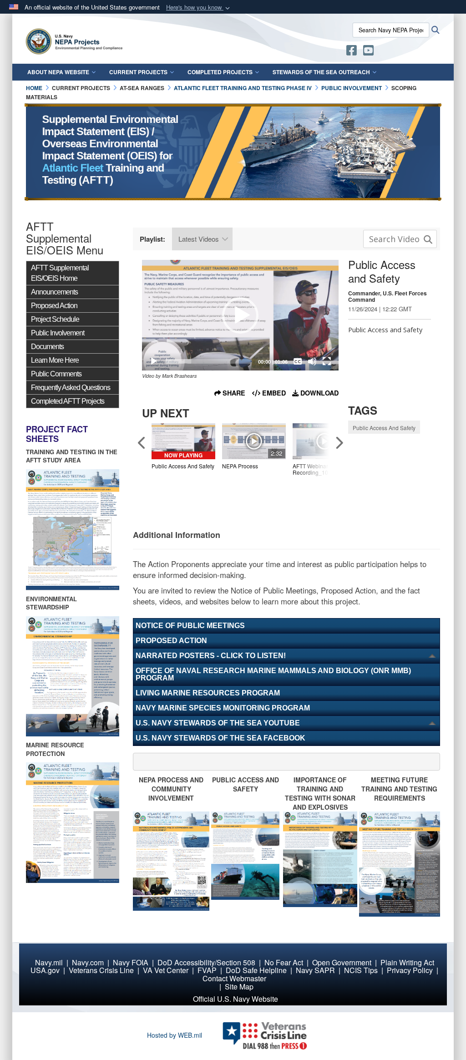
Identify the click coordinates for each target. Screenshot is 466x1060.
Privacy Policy (410, 970)
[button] (199, 7)
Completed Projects (220, 72)
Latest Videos (198, 238)
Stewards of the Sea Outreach (321, 72)
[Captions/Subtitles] (297, 361)
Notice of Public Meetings (190, 625)
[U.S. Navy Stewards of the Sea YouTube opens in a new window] (368, 51)
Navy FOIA (130, 962)
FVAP (207, 970)
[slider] (208, 361)
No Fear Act (283, 962)
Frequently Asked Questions (70, 387)
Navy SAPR (315, 970)
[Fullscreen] (326, 361)
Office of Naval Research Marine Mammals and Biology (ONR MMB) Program (273, 674)
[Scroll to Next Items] (338, 442)
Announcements (54, 292)
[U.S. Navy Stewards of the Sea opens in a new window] (351, 51)
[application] (240, 315)
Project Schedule (55, 319)
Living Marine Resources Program (208, 693)
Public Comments (56, 374)
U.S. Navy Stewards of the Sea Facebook (220, 738)
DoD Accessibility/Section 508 (206, 962)
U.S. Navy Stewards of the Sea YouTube (218, 723)
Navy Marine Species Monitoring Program (223, 708)
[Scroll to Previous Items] (142, 442)
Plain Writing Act (407, 962)
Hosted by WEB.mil (174, 1035)
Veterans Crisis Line (101, 970)
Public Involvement (57, 333)
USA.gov (45, 970)
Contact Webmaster (234, 978)
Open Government (341, 962)
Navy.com (88, 962)
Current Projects (138, 72)
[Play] (153, 361)
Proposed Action (54, 305)
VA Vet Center (165, 970)
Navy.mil (49, 962)
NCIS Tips (361, 970)
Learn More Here (55, 360)
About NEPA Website (58, 72)
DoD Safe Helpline (256, 970)
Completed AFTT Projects (67, 401)
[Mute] (312, 361)
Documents (47, 346)
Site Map (239, 986)
